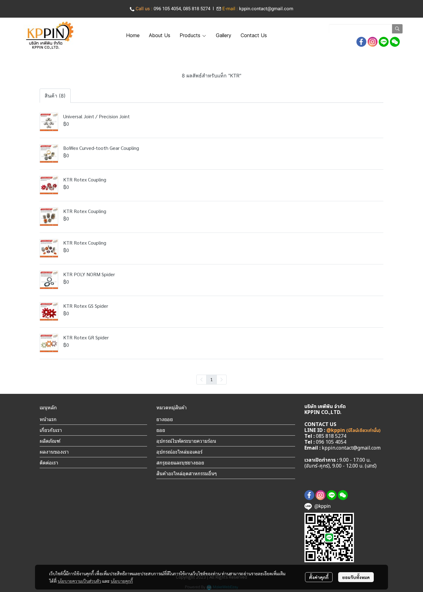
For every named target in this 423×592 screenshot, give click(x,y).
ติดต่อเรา (49, 462)
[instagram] (372, 42)
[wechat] (395, 42)
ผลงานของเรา (54, 452)
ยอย (160, 430)
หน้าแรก (48, 419)
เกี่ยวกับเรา (51, 430)
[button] (365, 28)
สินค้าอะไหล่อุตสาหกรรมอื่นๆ (186, 473)
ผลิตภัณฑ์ (50, 441)
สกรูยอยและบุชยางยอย (180, 462)
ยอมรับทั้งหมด (356, 577)
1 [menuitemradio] (211, 379)
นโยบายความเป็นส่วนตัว (79, 581)
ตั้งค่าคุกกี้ (319, 577)
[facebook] (361, 42)
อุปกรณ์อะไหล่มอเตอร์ (179, 452)
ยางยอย (164, 419)
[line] (384, 42)
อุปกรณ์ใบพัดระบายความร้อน (186, 441)
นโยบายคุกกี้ (122, 581)
